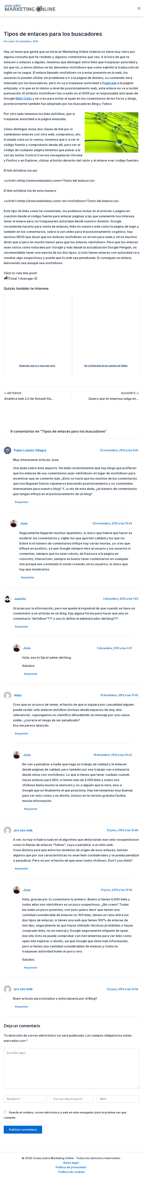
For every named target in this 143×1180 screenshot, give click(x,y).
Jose (24, 523)
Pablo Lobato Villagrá (30, 450)
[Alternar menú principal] (139, 8)
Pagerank (109, 83)
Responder (21, 501)
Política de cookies (71, 1172)
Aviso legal (70, 1163)
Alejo (18, 695)
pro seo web (23, 830)
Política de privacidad (71, 1167)
